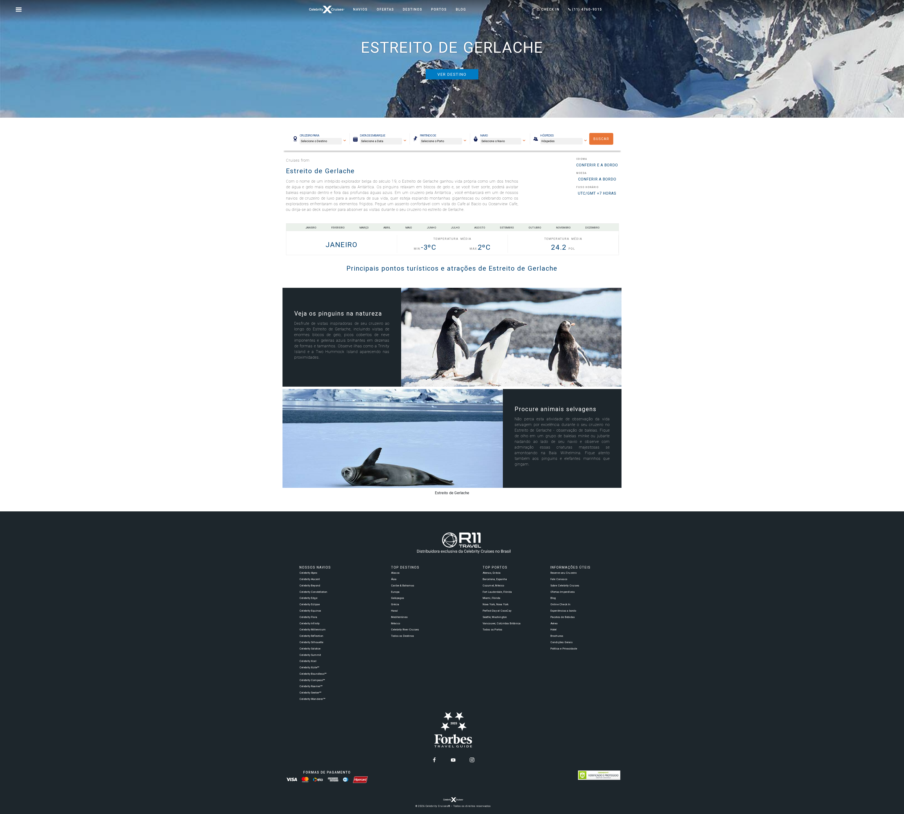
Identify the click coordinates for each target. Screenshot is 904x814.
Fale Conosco (558, 579)
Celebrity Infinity (309, 623)
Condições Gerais (561, 642)
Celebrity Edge (308, 598)
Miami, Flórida (491, 598)
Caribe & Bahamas (402, 585)
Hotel (553, 629)
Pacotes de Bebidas (562, 617)
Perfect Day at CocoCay (497, 610)
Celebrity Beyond (309, 585)
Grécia (395, 604)
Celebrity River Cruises (405, 629)
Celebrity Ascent (309, 579)
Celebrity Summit (310, 655)
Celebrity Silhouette (311, 642)
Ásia (394, 579)
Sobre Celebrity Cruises (564, 585)
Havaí (394, 610)
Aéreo (554, 623)
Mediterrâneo (399, 617)
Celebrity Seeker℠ (310, 692)
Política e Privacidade (563, 648)
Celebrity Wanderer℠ (312, 699)
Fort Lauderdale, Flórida (497, 591)
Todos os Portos (492, 629)
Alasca (395, 572)
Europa (395, 591)
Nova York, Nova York (496, 604)
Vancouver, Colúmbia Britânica (502, 623)
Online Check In (560, 604)
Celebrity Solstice (310, 648)
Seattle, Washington (495, 617)
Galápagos (397, 598)
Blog (553, 598)
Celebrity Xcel (307, 661)
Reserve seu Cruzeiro (563, 572)
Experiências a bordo (563, 610)
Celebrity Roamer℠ (311, 686)
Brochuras (556, 636)
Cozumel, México (493, 585)
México (395, 623)
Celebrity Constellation (313, 591)
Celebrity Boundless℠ (313, 673)
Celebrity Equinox (310, 610)
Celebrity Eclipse (309, 604)
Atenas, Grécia (492, 572)
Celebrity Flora (308, 617)
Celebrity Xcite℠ (309, 667)
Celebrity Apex (308, 572)
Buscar (601, 139)
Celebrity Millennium (312, 629)
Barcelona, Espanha (495, 579)
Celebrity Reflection (311, 636)
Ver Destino (452, 74)
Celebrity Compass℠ (312, 680)
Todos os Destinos (402, 636)
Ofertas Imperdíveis (562, 591)
